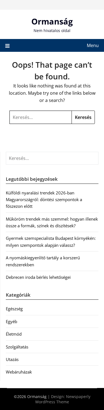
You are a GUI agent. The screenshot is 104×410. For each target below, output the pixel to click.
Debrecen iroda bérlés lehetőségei (38, 277)
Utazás (12, 359)
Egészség (14, 308)
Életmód (14, 334)
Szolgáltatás (17, 347)
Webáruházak (19, 372)
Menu (93, 45)
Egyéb (11, 321)
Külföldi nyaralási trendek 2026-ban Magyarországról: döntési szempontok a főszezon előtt (44, 199)
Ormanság (52, 21)
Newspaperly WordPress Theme (62, 399)
